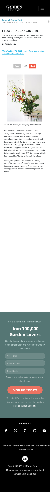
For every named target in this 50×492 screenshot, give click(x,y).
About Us (22, 446)
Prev (17, 66)
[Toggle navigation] (42, 8)
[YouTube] (44, 430)
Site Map (47, 446)
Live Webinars (7, 446)
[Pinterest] (25, 430)
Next (32, 66)
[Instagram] (34, 430)
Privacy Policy (30, 446)
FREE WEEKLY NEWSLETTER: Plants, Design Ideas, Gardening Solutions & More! (23, 52)
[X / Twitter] (15, 430)
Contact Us (15, 446)
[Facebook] (6, 430)
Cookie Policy (39, 446)
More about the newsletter (25, 406)
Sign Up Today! (25, 390)
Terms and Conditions (26, 450)
